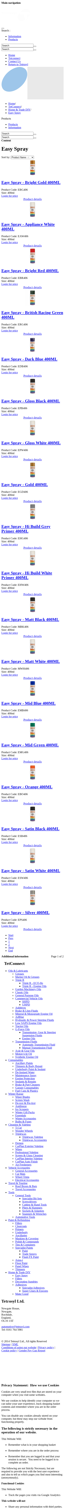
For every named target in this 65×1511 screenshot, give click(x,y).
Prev (10, 938)
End (10, 950)
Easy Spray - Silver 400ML (25, 912)
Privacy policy (46, 1347)
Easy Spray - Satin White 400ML (30, 870)
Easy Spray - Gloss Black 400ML (30, 401)
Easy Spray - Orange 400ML (27, 787)
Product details (32, 199)
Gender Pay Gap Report (32, 1350)
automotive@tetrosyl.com (15, 1326)
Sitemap (5, 1344)
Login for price (9, 195)
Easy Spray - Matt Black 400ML (30, 619)
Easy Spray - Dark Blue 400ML (29, 359)
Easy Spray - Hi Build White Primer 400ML (26, 575)
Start (10, 935)
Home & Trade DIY (19, 109)
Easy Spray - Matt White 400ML (30, 661)
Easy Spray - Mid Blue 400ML (28, 703)
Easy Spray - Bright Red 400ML (30, 270)
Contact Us (14, 61)
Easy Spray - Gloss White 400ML (31, 443)
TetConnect (14, 106)
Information (14, 36)
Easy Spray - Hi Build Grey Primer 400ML (25, 528)
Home (11, 55)
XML (15, 1344)
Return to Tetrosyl (18, 64)
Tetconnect (14, 58)
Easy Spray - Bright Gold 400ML (30, 182)
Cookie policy (9, 1350)
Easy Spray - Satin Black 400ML (30, 829)
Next (11, 947)
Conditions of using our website (18, 1347)
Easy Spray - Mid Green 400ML (30, 745)
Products (13, 39)
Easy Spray (14, 112)
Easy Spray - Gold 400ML (24, 484)
